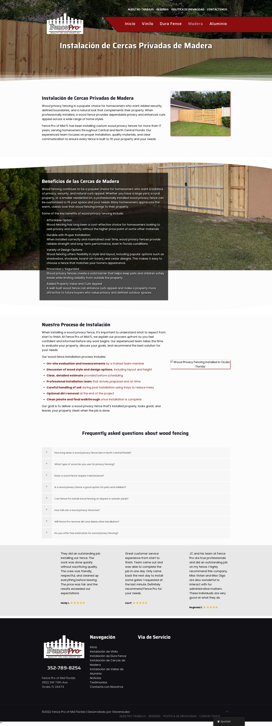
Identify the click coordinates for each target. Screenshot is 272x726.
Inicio (93, 647)
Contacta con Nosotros (106, 687)
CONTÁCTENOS (217, 9)
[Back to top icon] (227, 711)
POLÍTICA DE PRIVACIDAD (187, 9)
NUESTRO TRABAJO (141, 9)
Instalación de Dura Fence (108, 656)
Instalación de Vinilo (104, 651)
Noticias (95, 678)
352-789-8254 (64, 668)
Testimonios (98, 682)
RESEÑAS (162, 9)
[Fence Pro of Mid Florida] (65, 24)
